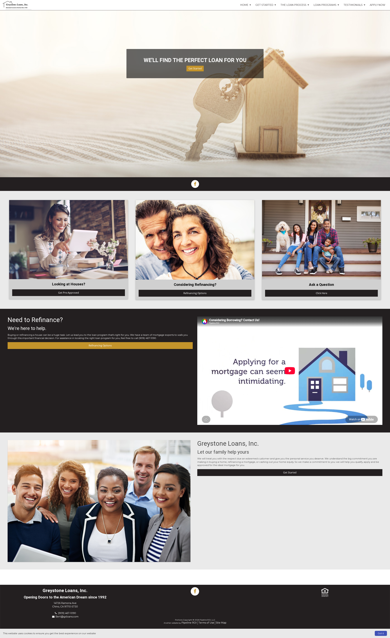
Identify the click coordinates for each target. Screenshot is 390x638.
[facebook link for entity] (195, 183)
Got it (381, 633)
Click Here (321, 293)
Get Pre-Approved (68, 292)
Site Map (221, 622)
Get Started (195, 68)
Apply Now (377, 4)
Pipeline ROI (189, 622)
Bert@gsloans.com (66, 616)
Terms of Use (206, 622)
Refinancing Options (195, 293)
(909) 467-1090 (67, 613)
